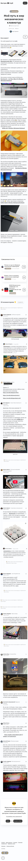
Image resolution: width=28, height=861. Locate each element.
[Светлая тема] (3, 853)
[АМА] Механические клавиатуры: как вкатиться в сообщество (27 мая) (15, 287)
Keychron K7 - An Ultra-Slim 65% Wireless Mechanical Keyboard (12, 79)
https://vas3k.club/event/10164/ (11, 395)
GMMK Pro (20, 419)
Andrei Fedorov (7, 382)
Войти (25, 3)
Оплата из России (10, 846)
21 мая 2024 (5, 704)
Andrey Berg (6, 654)
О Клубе (3, 842)
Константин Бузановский (9, 702)
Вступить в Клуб (18, 821)
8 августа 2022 (6, 724)
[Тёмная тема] (7, 853)
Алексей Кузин (7, 741)
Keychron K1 (12, 513)
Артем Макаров (7, 573)
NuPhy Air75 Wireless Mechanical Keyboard (13, 128)
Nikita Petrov (6, 723)
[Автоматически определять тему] (5, 853)
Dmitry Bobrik (6, 469)
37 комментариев (12, 294)
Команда (15, 842)
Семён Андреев (7, 761)
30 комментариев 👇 (9, 302)
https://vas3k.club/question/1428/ (12, 398)
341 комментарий (15, 268)
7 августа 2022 (6, 385)
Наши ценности (9, 842)
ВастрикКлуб (7, 3)
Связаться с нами (11, 843)
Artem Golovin (6, 508)
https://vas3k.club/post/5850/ (11, 392)
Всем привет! (4, 38)
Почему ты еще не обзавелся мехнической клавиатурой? (12, 265)
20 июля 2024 (5, 762)
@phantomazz (6, 346)
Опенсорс (3, 846)
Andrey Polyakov (9, 344)
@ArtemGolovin (7, 551)
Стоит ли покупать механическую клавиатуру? (11, 276)
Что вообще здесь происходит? (14, 816)
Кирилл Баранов (7, 314)
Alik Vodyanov (6, 402)
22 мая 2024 (16, 344)
